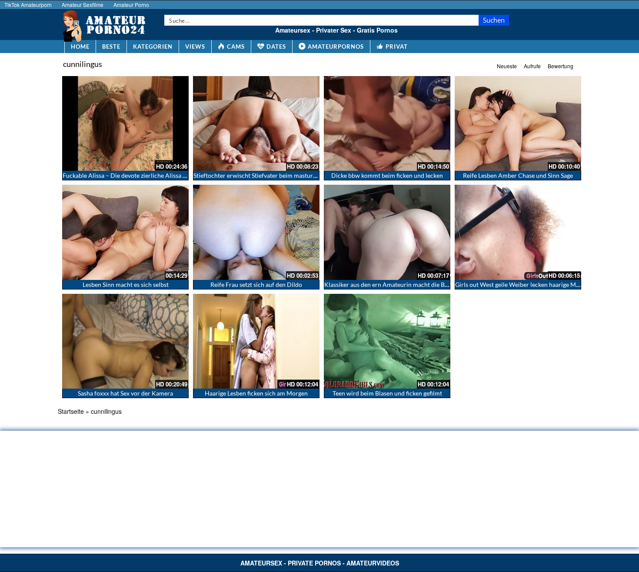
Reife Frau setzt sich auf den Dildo (256, 284)
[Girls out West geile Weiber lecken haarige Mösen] (518, 232)
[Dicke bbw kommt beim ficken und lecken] (387, 123)
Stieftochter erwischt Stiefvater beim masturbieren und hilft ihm (279, 175)
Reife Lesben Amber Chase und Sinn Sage (518, 175)
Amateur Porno (131, 4)
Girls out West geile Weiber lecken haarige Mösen (522, 284)
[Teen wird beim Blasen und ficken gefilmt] (387, 341)
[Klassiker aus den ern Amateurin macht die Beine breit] (387, 232)
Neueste (507, 66)
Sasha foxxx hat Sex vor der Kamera (125, 393)
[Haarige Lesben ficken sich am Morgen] (256, 341)
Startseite (71, 411)
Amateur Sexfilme (82, 4)
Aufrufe (532, 66)
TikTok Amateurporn (28, 4)
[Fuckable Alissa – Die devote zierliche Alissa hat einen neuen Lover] (125, 123)
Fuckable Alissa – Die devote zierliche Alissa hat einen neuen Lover (152, 175)
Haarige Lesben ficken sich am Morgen (256, 393)
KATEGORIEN (153, 46)
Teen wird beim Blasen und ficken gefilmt (387, 393)
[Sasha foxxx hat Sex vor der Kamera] (125, 341)
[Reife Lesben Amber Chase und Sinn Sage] (518, 123)
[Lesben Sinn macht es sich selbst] (125, 232)
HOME (80, 46)
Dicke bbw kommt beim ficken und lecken (387, 175)
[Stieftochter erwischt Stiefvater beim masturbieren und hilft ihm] (256, 123)
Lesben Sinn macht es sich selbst (126, 284)
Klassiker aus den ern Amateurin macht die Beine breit (397, 284)
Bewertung (560, 66)
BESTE (111, 46)
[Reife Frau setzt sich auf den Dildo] (256, 232)
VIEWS (195, 46)
